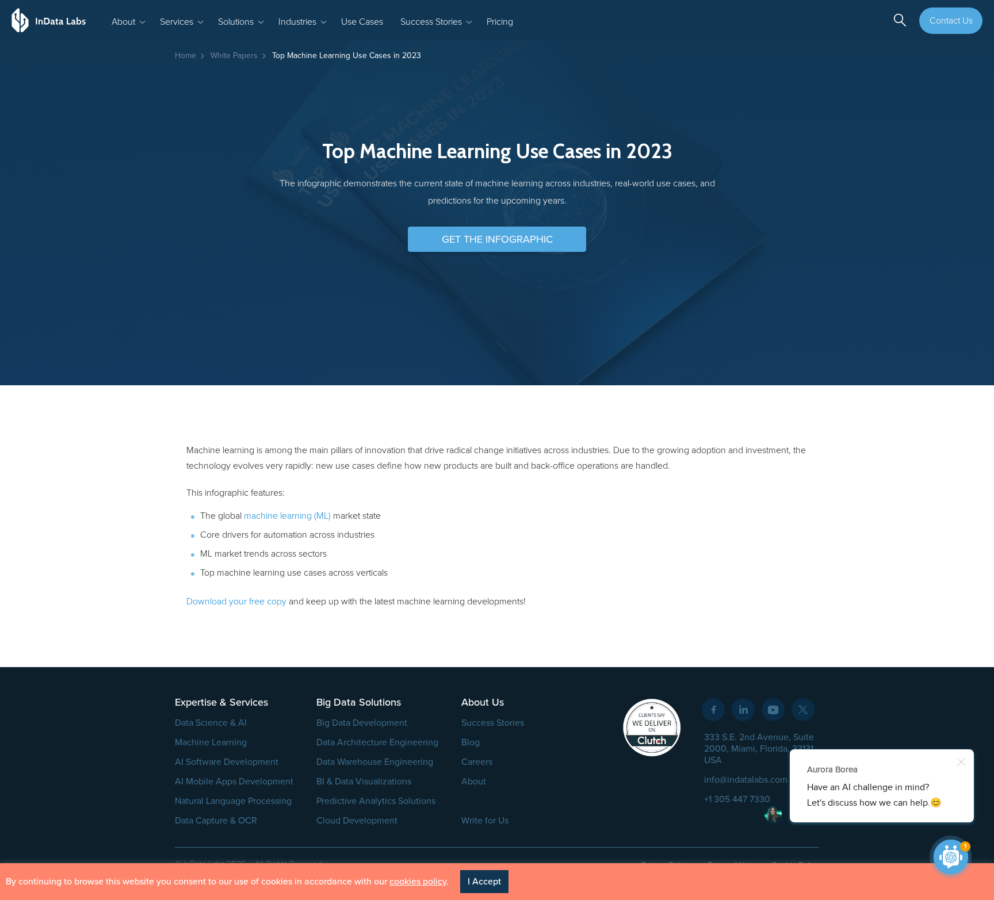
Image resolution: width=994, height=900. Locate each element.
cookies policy (417, 881)
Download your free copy (236, 601)
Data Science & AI (211, 723)
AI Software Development (226, 762)
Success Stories (492, 723)
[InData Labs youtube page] (773, 709)
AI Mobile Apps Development (234, 781)
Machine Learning (211, 742)
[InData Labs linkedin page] (743, 709)
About (473, 781)
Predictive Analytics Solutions (375, 801)
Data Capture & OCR (216, 820)
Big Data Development (361, 723)
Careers (476, 762)
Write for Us (485, 820)
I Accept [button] (484, 881)
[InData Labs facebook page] (713, 709)
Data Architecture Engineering (377, 742)
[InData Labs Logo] (49, 20)
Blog (470, 742)
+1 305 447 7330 (737, 799)
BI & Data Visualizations (363, 781)
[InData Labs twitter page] (803, 709)
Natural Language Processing (233, 801)
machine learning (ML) (287, 516)
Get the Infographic (497, 239)
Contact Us (951, 20)
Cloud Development (356, 820)
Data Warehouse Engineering (374, 762)
